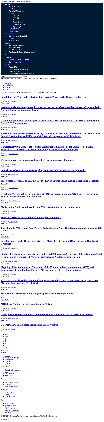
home (11, 78)
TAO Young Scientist (12, 382)
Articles (17, 78)
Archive (24, 78)
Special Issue (9, 375)
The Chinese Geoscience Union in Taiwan (23, 419)
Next (6, 345)
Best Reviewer (9, 384)
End (6, 347)
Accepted (8, 84)
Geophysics (13, 222)
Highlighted (8, 89)
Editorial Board (10, 409)
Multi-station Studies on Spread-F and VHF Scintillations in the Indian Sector (41, 207)
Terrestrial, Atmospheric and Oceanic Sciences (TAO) (18, 2)
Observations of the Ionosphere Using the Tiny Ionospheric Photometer (38, 160)
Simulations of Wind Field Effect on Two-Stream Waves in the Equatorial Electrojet (44, 97)
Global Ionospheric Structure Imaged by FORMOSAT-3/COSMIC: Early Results (43, 170)
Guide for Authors (11, 396)
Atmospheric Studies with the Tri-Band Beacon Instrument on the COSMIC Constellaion (47, 314)
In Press (7, 82)
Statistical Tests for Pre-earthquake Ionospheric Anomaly (31, 217)
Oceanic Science (14, 201)
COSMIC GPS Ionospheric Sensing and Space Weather (29, 324)
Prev (6, 336)
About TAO (9, 403)
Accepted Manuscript (12, 358)
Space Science (33, 78)
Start (6, 334)
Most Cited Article (11, 386)
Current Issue (9, 85)
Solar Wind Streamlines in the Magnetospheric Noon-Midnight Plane (37, 293)
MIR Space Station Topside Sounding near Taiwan (27, 304)
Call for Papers (9, 374)
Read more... (5, 103)
